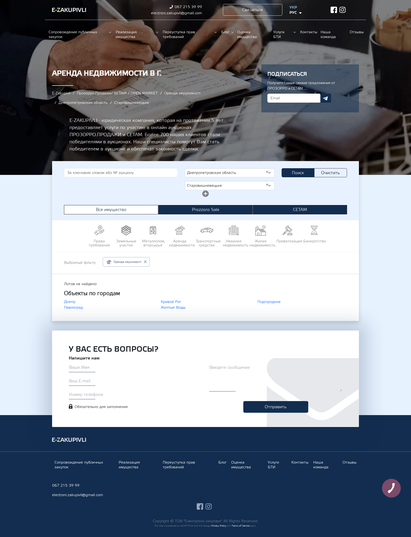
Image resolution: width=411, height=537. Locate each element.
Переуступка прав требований (179, 34)
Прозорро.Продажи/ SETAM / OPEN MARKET (117, 93)
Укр (293, 7)
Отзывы (356, 32)
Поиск (298, 173)
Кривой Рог (171, 301)
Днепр (69, 301)
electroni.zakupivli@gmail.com (176, 13)
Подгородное (269, 301)
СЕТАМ (300, 209)
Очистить (330, 173)
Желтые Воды (173, 307)
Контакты (308, 32)
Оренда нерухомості (182, 93)
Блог (225, 32)
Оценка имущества (247, 34)
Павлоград (73, 307)
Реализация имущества (126, 34)
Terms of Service (241, 525)
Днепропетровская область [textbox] (228, 172)
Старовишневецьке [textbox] (228, 185)
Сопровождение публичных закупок (73, 34)
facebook (334, 10)
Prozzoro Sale (205, 209)
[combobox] (229, 172)
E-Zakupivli (61, 93)
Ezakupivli (69, 10)
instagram (342, 10)
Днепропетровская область (83, 102)
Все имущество (111, 209)
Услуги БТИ (278, 34)
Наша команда (328, 34)
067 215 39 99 (188, 7)
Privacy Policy (218, 525)
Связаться (252, 10)
